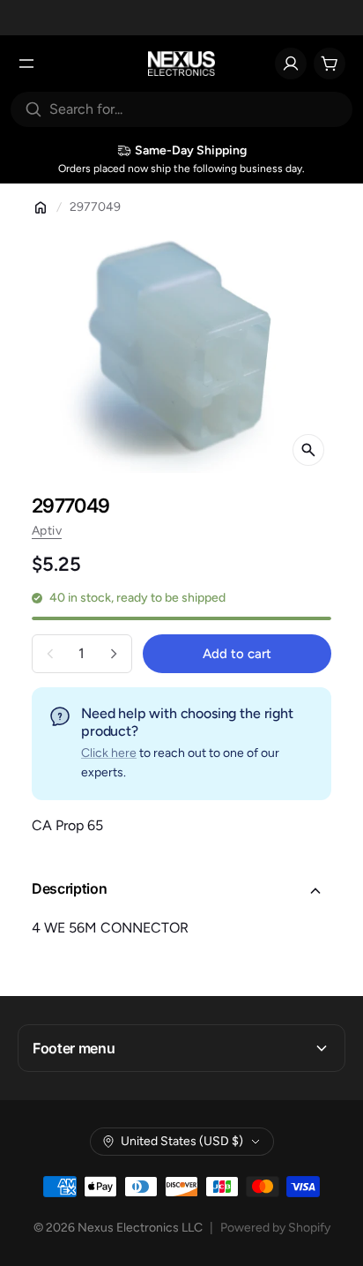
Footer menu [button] (74, 1048)
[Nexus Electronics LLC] (182, 63)
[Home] (40, 207)
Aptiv (47, 530)
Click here (109, 752)
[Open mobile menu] (26, 63)
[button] (181, 891)
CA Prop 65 (67, 825)
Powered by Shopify (275, 1227)
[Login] (291, 63)
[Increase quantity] (113, 653)
